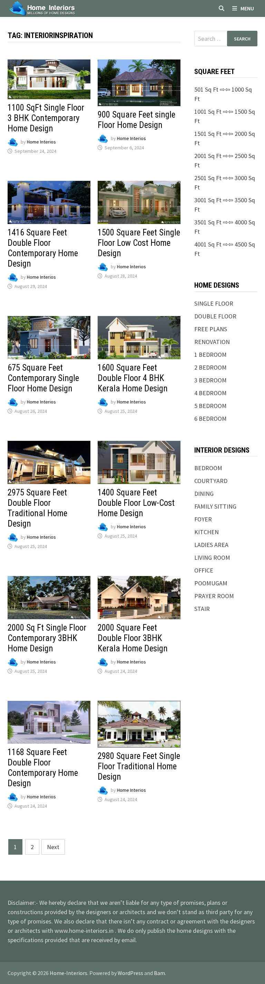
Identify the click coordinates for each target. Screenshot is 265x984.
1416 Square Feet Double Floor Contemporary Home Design (43, 248)
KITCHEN (206, 532)
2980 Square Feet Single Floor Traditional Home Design (139, 766)
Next (53, 847)
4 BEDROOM (210, 393)
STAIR (202, 609)
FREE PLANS (210, 329)
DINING (204, 494)
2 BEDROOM (210, 367)
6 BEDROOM (210, 419)
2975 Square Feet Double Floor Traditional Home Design (37, 508)
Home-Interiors (68, 972)
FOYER (203, 519)
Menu (247, 8)
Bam (159, 972)
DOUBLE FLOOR (215, 316)
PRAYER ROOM (214, 596)
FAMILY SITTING (215, 506)
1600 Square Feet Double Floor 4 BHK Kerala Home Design (133, 378)
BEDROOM (208, 468)
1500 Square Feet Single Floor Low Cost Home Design (139, 243)
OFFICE (203, 570)
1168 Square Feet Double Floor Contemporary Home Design (43, 767)
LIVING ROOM (212, 557)
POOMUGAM (210, 583)
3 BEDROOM (210, 380)
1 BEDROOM (210, 355)
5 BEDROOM (210, 406)
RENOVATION (212, 342)
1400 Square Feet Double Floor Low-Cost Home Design (136, 503)
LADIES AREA (211, 545)
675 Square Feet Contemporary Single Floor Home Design (43, 378)
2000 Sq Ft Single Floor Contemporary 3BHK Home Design (47, 638)
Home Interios (41, 142)
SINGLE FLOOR (213, 303)
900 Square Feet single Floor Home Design (136, 120)
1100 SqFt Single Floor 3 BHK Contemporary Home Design (46, 118)
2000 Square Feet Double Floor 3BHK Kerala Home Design (133, 638)
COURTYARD (210, 481)
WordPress (130, 972)
